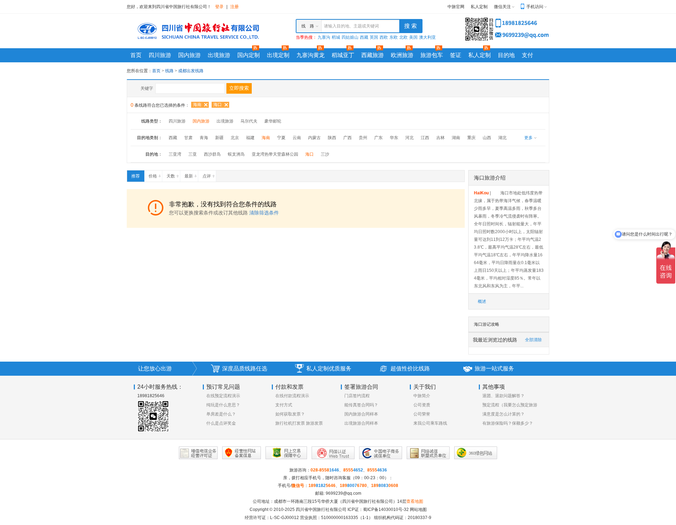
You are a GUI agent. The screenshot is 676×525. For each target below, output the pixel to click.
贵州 (363, 137)
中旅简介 (421, 395)
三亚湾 (175, 154)
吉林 (440, 137)
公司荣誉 (421, 414)
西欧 (384, 37)
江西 (425, 137)
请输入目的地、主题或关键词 (351, 26)
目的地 (506, 55)
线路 (170, 70)
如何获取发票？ (290, 414)
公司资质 (421, 404)
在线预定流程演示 (223, 395)
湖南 (456, 137)
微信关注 (502, 6)
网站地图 (418, 509)
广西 (347, 137)
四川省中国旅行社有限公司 (321, 509)
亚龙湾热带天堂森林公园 (275, 154)
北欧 (403, 37)
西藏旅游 (372, 55)
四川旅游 (160, 55)
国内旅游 (189, 55)
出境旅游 (219, 55)
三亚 (192, 154)
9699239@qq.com (343, 493)
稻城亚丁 (343, 55)
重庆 (471, 137)
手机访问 (534, 6)
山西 (487, 137)
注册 (234, 6)
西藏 (364, 37)
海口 (217, 104)
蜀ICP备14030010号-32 (386, 509)
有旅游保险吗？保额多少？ (507, 423)
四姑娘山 (350, 37)
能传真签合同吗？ (361, 404)
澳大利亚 (427, 37)
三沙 (325, 154)
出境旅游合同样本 (361, 423)
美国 (413, 37)
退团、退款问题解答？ (503, 395)
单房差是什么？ (221, 414)
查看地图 (414, 501)
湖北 (502, 137)
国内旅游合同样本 (361, 414)
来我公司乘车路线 (430, 423)
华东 (394, 137)
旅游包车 (431, 55)
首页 (136, 55)
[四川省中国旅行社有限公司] (197, 30)
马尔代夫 (248, 121)
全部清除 (533, 339)
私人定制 (479, 6)
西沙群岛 (212, 154)
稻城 (336, 37)
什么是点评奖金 (221, 423)
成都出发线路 (191, 70)
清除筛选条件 (264, 212)
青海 (204, 137)
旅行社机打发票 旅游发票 (299, 423)
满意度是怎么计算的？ (503, 414)
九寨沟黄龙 (310, 55)
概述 (482, 301)
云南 (297, 137)
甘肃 (188, 137)
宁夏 (281, 137)
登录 (219, 6)
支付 (527, 55)
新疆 (219, 137)
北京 (235, 137)
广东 (378, 137)
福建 (250, 137)
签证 (455, 55)
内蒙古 (314, 137)
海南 (197, 104)
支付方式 (283, 404)
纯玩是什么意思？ (223, 404)
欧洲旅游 (402, 55)
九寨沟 (324, 37)
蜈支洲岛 (236, 154)
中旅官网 (455, 6)
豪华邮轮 (272, 121)
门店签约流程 (357, 395)
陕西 (332, 137)
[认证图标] (198, 452)
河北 (409, 137)
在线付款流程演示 (292, 395)
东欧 (393, 37)
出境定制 (278, 55)
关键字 (146, 88)
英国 (374, 37)
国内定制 (248, 55)
